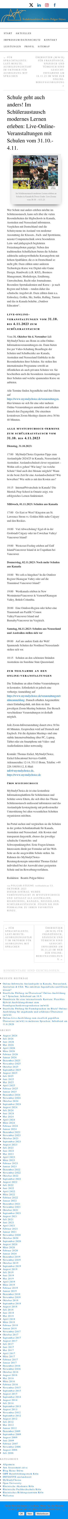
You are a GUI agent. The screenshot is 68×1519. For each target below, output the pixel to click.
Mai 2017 (8, 1350)
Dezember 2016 (12, 1365)
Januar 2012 (10, 1428)
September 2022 (12, 1178)
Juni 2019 (8, 1275)
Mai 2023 (8, 1153)
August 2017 (10, 1340)
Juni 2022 (8, 1188)
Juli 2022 (8, 1185)
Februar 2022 (10, 1197)
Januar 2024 (10, 1129)
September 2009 (12, 1434)
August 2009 (10, 1437)
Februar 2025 (10, 1088)
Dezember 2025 (12, 1060)
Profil (29, 46)
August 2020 (10, 1244)
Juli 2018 (8, 1309)
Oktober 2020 (11, 1238)
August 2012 (10, 1418)
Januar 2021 (10, 1231)
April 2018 (9, 1319)
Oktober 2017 (11, 1334)
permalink (15, 907)
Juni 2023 (8, 1150)
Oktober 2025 (11, 1066)
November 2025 (12, 1063)
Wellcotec (8, 1495)
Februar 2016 (10, 1384)
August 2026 (10, 1035)
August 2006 (10, 1449)
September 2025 (12, 1069)
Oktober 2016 (11, 1371)
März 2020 (9, 1247)
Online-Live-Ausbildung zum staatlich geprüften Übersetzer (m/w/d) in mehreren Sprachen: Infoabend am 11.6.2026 (35, 1021)
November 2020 (12, 1234)
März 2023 (9, 1160)
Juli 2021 (8, 1219)
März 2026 (9, 1051)
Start (8, 33)
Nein (30, 1513)
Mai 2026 (8, 1044)
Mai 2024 (8, 1116)
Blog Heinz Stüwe (13, 1470)
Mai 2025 (8, 1082)
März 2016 (9, 1381)
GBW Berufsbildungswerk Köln (21, 1473)
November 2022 (12, 1172)
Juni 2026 (8, 1041)
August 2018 (10, 1306)
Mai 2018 (8, 1315)
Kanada (33, 901)
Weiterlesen (42, 1513)
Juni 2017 (8, 1347)
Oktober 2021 (11, 1209)
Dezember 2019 (12, 1256)
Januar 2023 (10, 1166)
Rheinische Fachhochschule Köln (22, 1489)
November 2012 (12, 1412)
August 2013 (10, 1409)
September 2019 (12, 1266)
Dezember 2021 (12, 1203)
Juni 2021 (8, 1222)
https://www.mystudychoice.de (24, 774)
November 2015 (12, 1387)
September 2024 (12, 1104)
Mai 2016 (8, 1378)
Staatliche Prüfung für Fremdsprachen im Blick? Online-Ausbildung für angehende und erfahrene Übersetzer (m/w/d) (35, 1011)
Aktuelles (24, 33)
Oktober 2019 (11, 1262)
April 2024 (9, 1119)
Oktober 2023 (11, 1138)
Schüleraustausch (21, 904)
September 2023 (12, 1141)
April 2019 (9, 1281)
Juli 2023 (8, 1147)
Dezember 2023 (12, 1132)
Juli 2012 (8, 1421)
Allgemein (9, 1464)
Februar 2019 (10, 1287)
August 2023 (10, 1144)
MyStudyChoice (48, 895)
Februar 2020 (10, 1250)
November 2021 (12, 1206)
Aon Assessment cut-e (15, 1467)
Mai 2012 (8, 1424)
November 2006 (12, 1446)
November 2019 (12, 1259)
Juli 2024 (8, 1110)
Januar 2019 (10, 1290)
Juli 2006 (8, 1452)
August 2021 (10, 1216)
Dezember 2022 (12, 1169)
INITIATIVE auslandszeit (17, 1476)
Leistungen (12, 46)
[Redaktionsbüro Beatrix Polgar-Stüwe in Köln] (34, 16)
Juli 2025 (8, 1076)
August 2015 (10, 1393)
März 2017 (9, 1356)
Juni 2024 (8, 1113)
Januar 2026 (10, 1057)
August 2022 (10, 1181)
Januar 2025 (10, 1091)
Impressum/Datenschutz (22, 40)
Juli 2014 (8, 1403)
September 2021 (12, 1213)
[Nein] (63, 1510)
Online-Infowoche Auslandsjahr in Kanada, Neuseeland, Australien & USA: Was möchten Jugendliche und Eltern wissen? (35, 986)
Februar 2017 (10, 1359)
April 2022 (9, 1191)
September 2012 (12, 1415)
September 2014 (12, 1396)
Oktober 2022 (11, 1175)
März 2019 (9, 1284)
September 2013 (12, 1406)
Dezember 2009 (12, 1431)
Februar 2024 (10, 1125)
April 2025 (9, 1085)
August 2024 (10, 1107)
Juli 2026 (8, 1038)
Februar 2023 (10, 1163)
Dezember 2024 (12, 1094)
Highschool (16, 901)
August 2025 (10, 1072)
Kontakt (50, 40)
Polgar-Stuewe (22, 885)
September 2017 (12, 1337)
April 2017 (9, 1353)
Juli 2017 (8, 1343)
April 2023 (9, 1157)
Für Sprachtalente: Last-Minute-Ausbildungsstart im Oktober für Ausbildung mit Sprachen (17, 66)
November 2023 (12, 1135)
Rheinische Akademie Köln (18, 1486)
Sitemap (44, 46)
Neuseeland (50, 901)
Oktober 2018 (11, 1300)
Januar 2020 (10, 1253)
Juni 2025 (8, 1079)
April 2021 (9, 1225)
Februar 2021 (10, 1228)
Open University (12, 1483)
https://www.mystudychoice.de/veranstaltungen (33, 399)
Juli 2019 (8, 1272)
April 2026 (9, 1048)
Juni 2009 (8, 1440)
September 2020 (12, 1241)
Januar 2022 (10, 1200)
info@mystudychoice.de (20, 770)
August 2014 (10, 1400)
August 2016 (10, 1375)
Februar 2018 (10, 1325)
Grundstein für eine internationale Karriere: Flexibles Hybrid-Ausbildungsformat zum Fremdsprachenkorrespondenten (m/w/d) (34, 1002)
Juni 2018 (8, 1312)
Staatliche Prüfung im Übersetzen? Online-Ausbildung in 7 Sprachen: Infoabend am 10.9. (34, 994)
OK (21, 1513)
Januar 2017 (10, 1362)
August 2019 (10, 1269)
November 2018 (12, 1297)
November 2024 (12, 1097)
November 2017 (12, 1331)
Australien (42, 898)
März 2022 (9, 1194)
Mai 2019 (8, 1278)
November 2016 (12, 1368)
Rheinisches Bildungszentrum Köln (23, 1492)
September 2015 (12, 1390)
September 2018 (12, 1303)
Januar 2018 (10, 1328)
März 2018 (9, 1322)
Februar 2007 (10, 1443)
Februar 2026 (10, 1054)
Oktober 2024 (11, 1100)
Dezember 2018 (12, 1294)
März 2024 (9, 1122)
